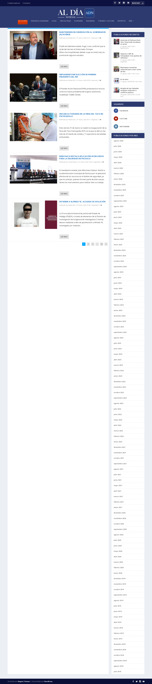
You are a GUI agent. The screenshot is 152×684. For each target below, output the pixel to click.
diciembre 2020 (119, 513)
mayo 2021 (118, 485)
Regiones (94, 120)
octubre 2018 (119, 655)
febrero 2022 (119, 436)
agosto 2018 (118, 666)
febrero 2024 (119, 305)
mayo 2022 (118, 420)
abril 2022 (117, 425)
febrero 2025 (119, 239)
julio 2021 (117, 474)
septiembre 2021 (120, 464)
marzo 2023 (118, 365)
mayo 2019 (118, 617)
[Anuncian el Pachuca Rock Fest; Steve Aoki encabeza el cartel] (116, 41)
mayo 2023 (118, 354)
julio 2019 (117, 606)
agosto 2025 (118, 206)
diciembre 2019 (119, 578)
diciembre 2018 (119, 644)
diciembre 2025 (119, 184)
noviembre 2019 (120, 584)
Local (54, 21)
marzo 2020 (118, 562)
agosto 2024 (118, 272)
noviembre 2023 (120, 321)
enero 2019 (118, 639)
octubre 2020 (119, 524)
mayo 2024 (118, 288)
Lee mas (64, 66)
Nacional (94, 38)
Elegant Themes (24, 681)
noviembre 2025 (120, 190)
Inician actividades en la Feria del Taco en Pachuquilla (81, 115)
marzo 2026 (118, 168)
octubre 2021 (119, 458)
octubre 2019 (119, 589)
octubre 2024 (119, 261)
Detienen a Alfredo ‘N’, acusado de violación (82, 201)
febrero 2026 (119, 174)
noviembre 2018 (120, 650)
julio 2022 (117, 409)
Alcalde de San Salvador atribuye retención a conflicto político (129, 90)
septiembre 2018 (120, 661)
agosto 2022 (118, 403)
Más (130, 21)
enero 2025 (118, 245)
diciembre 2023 (119, 316)
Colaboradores (14, 3)
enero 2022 (118, 442)
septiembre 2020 (120, 529)
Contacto (26, 3)
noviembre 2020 (120, 518)
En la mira (22, 21)
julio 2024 (117, 277)
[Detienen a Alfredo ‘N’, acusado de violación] (33, 215)
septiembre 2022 (120, 398)
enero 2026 (118, 179)
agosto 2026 (118, 141)
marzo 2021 (118, 496)
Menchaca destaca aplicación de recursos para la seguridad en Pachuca (81, 157)
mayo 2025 (118, 223)
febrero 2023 (119, 370)
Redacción (72, 38)
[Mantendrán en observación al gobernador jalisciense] (33, 45)
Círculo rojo (65, 21)
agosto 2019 (118, 600)
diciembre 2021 (119, 447)
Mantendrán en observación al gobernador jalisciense (82, 33)
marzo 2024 (118, 299)
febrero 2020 (119, 567)
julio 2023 (117, 343)
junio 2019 (118, 611)
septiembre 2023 (120, 332)
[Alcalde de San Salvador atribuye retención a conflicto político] (116, 90)
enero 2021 (118, 507)
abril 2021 (117, 491)
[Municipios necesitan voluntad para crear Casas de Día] (116, 69)
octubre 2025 (119, 195)
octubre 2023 (119, 327)
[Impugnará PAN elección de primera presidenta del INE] (33, 87)
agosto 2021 (118, 469)
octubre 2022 (119, 392)
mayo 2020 (118, 551)
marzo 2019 (118, 628)
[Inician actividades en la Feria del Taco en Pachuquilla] (33, 127)
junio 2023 (118, 349)
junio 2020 (118, 546)
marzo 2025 (118, 234)
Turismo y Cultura (106, 21)
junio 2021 (118, 480)
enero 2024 (118, 310)
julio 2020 (117, 540)
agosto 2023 (118, 338)
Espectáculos (124, 48)
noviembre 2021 (120, 453)
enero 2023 (118, 376)
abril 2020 (117, 557)
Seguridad (90, 21)
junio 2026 (118, 152)
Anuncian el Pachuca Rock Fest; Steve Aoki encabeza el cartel (130, 42)
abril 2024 (117, 294)
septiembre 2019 (120, 595)
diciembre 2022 (119, 381)
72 (102, 244)
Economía (78, 21)
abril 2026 (117, 162)
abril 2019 (117, 622)
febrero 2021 (119, 502)
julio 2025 (117, 212)
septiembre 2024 (120, 266)
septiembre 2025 (120, 201)
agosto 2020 (118, 535)
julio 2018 (117, 671)
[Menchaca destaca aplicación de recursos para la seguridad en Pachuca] (33, 169)
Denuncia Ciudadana (39, 21)
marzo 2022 (118, 431)
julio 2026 (117, 146)
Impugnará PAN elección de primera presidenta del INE (77, 75)
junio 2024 (118, 283)
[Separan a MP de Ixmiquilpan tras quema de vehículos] (116, 55)
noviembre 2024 (120, 256)
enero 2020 (118, 573)
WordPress (48, 681)
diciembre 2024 (119, 250)
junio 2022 (118, 414)
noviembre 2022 (120, 387)
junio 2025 (118, 217)
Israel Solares (73, 162)
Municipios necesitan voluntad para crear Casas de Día (130, 69)
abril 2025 (117, 228)
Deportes (122, 21)
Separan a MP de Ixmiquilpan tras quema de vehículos (131, 56)
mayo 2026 (118, 157)
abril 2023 (117, 360)
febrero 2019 (119, 633)
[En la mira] (116, 81)
